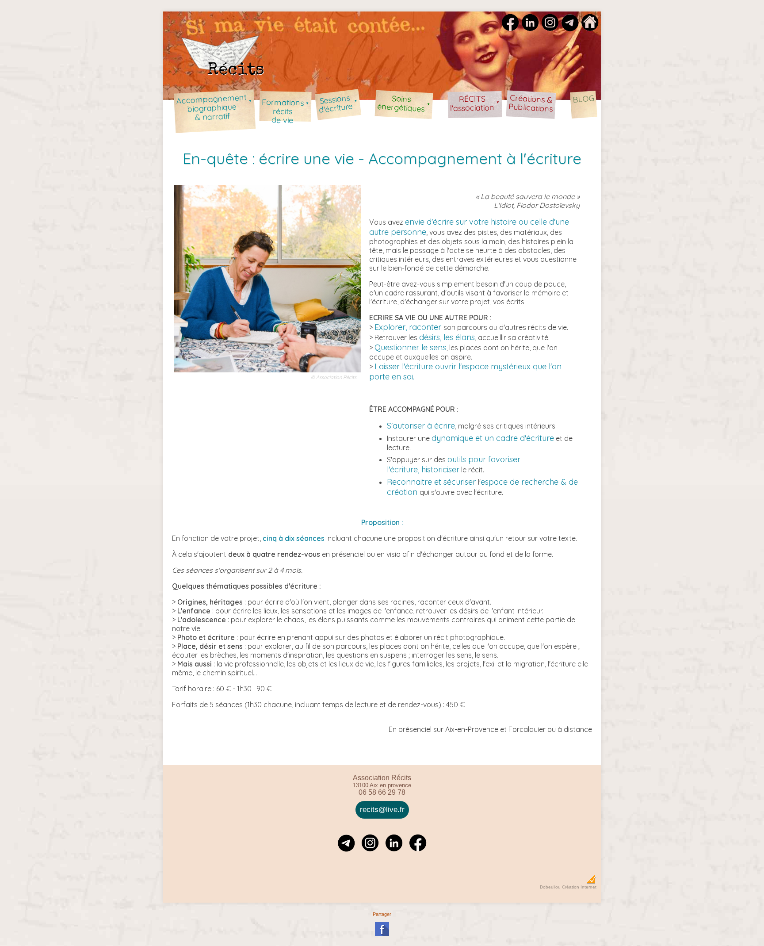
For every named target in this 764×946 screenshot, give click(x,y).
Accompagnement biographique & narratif (214, 107)
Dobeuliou (550, 887)
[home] (590, 28)
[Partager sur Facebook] (382, 934)
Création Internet (579, 887)
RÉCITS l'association (475, 103)
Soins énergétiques (403, 103)
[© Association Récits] (267, 374)
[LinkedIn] (530, 28)
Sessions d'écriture (338, 103)
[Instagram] (550, 28)
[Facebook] (510, 28)
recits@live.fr (382, 809)
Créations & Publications (530, 103)
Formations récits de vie (285, 109)
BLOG (583, 98)
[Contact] (570, 28)
